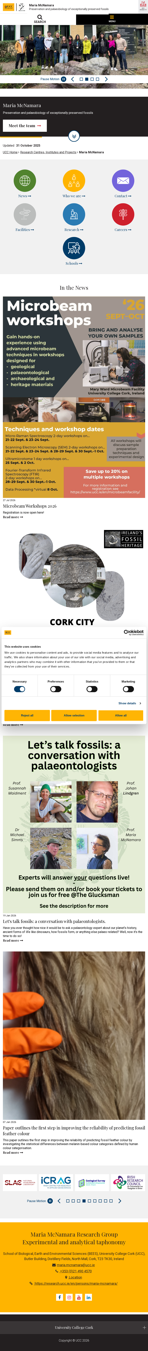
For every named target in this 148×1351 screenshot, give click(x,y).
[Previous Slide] (72, 79)
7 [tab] (100, 1201)
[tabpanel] (20, 1182)
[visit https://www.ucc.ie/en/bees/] (128, 1182)
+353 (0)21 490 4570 (75, 1271)
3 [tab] (92, 79)
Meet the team (22, 125)
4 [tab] (97, 79)
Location (75, 1277)
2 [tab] (87, 79)
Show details (127, 703)
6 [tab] (95, 1201)
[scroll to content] (74, 136)
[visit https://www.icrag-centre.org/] (20, 1182)
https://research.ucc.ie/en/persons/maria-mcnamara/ (76, 1283)
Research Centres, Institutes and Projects (48, 152)
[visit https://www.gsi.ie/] (56, 1182)
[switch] (55, 689)
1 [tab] (81, 79)
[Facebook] (59, 1297)
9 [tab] (111, 1201)
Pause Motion (49, 79)
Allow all (121, 715)
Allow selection (74, 715)
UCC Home (10, 152)
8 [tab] (105, 1201)
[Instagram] (69, 1297)
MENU (112, 21)
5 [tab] (89, 1201)
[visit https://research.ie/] (92, 1182)
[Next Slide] (106, 79)
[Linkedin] (88, 1297)
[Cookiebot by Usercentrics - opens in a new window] (127, 633)
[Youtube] (78, 1297)
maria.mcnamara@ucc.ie (76, 1265)
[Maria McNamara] (22, 7)
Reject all (27, 715)
